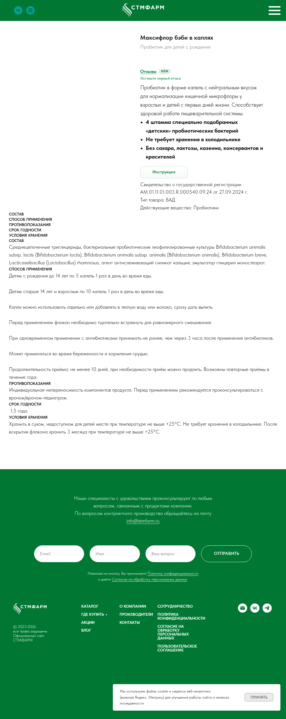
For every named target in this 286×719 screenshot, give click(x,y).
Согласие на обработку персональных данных (149, 579)
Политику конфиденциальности (172, 573)
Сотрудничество (175, 606)
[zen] (30, 13)
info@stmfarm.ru (143, 521)
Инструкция (163, 171)
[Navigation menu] (274, 10)
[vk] (18, 13)
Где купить (92, 614)
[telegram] (267, 611)
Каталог (89, 606)
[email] (242, 611)
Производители (136, 614)
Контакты (130, 622)
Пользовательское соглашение (177, 648)
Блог (86, 630)
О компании (133, 606)
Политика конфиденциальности (181, 616)
